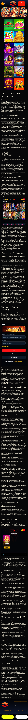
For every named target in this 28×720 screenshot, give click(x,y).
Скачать (22, 717)
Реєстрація (21, 4)
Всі (15, 708)
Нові (15, 705)
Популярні (16, 702)
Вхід (21, 2)
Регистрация (7, 717)
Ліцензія (16, 712)
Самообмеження (5, 712)
